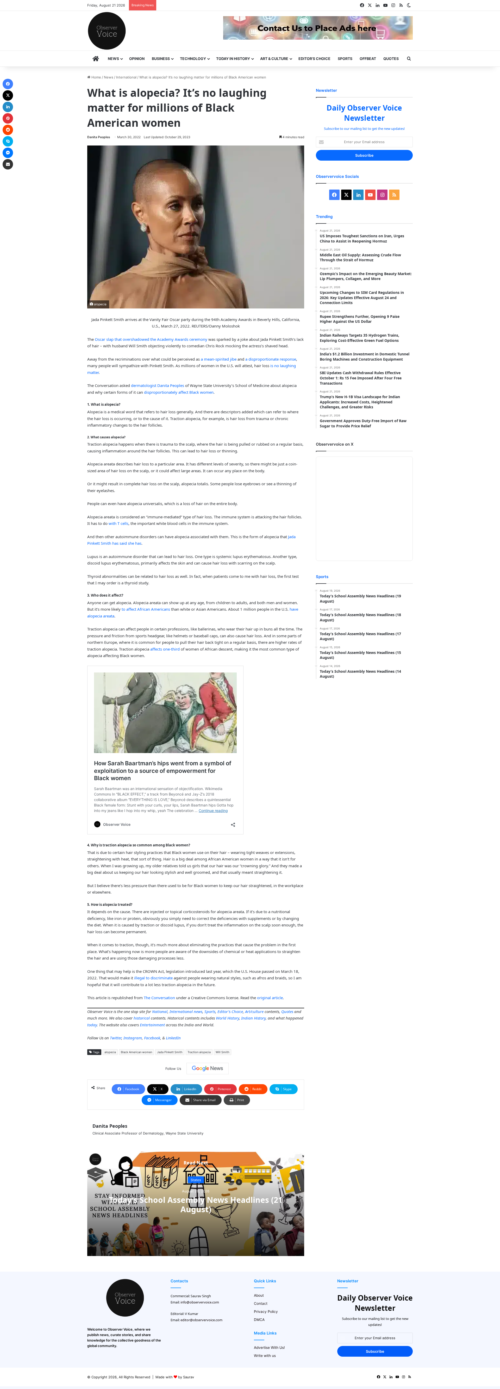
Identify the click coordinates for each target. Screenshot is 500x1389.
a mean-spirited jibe (218, 359)
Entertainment (152, 1024)
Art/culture (254, 1011)
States (196, 1180)
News (113, 58)
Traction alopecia (199, 1052)
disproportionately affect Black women (179, 392)
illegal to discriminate (153, 977)
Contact (260, 1303)
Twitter (115, 1037)
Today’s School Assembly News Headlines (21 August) (196, 1204)
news (198, 1011)
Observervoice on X (334, 444)
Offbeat (368, 58)
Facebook (152, 1037)
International (126, 77)
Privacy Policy (266, 1311)
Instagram (132, 1037)
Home (95, 77)
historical (142, 1018)
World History (227, 1018)
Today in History (233, 58)
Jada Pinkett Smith (170, 1052)
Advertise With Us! (269, 1347)
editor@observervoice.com (201, 1320)
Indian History (253, 1018)
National (159, 1011)
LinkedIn (173, 1037)
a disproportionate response (270, 359)
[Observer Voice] (106, 30)
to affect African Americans (146, 609)
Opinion (137, 58)
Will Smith (222, 1052)
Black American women (136, 1052)
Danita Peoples (98, 137)
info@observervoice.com (199, 1302)
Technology (193, 58)
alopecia (110, 1052)
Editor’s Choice (314, 58)
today (92, 1024)
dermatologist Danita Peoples (157, 385)
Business (161, 58)
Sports (345, 58)
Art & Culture (274, 58)
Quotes (391, 58)
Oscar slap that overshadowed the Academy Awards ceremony (151, 339)
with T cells (118, 523)
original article (270, 997)
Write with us (265, 1356)
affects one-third (165, 649)
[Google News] (207, 1068)
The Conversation (159, 997)
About (259, 1295)
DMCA (259, 1320)
